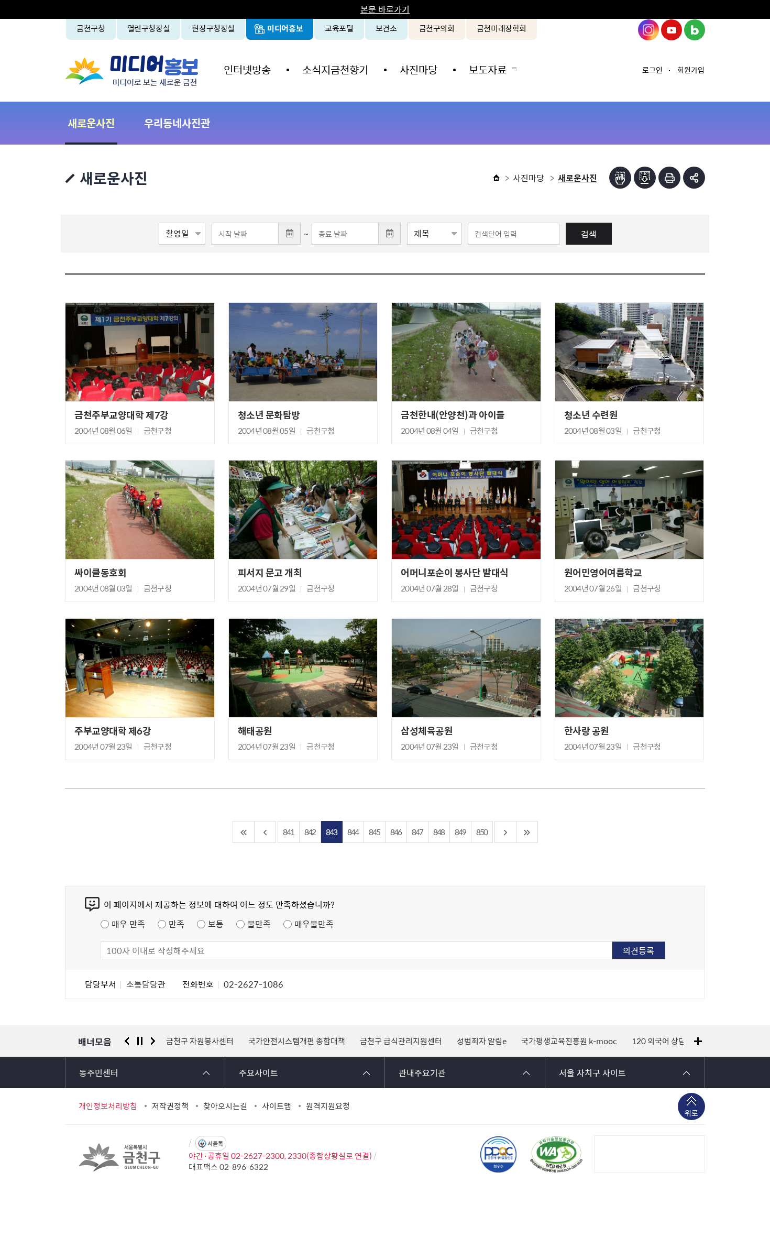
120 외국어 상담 (659, 1041)
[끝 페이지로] (527, 832)
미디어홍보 (285, 28)
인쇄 (669, 178)
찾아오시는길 (225, 1106)
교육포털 (339, 28)
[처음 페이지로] (244, 832)
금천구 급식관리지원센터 (401, 1041)
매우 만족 (128, 923)
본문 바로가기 (385, 9)
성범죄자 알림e (482, 1041)
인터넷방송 (247, 69)
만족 (176, 923)
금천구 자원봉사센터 (200, 1041)
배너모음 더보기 (698, 1041)
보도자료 (488, 69)
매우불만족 (314, 923)
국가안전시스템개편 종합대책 (296, 1041)
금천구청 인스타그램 (648, 29)
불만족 (259, 923)
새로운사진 (91, 122)
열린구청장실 (148, 28)
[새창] (556, 1154)
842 (309, 832)
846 (395, 832)
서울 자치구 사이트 (592, 1072)
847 (417, 832)
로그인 (652, 69)
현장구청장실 (213, 28)
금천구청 (90, 28)
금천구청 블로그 (694, 29)
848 (438, 832)
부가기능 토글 (694, 178)
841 (288, 832)
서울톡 (215, 1143)
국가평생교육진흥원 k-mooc (569, 1041)
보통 (216, 923)
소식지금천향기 (335, 69)
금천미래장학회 (501, 28)
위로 (691, 1113)
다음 (153, 1041)
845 (374, 832)
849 (460, 832)
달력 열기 (290, 234)
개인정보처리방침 (108, 1106)
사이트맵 (276, 1106)
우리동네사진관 (177, 122)
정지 (139, 1041)
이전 (127, 1041)
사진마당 (418, 69)
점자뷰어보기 (620, 178)
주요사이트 (258, 1072)
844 (352, 832)
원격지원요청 (328, 1106)
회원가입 (691, 69)
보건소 (386, 28)
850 (481, 832)
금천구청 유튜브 (671, 29)
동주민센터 (98, 1072)
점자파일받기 (645, 178)
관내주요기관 (422, 1072)
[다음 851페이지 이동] (505, 832)
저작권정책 (170, 1106)
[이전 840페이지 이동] (265, 832)
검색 (589, 233)
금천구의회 (437, 28)
